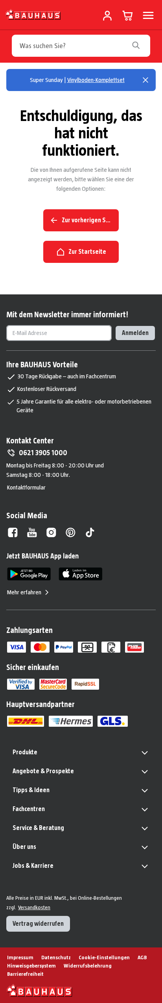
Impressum (20, 957)
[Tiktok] (89, 532)
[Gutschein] (87, 647)
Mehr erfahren (24, 592)
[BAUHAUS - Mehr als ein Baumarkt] (39, 990)
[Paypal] (63, 647)
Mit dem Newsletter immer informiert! (67, 314)
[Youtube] (32, 532)
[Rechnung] (111, 647)
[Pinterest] (70, 532)
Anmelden (135, 332)
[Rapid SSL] (85, 684)
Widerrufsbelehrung (88, 965)
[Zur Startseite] (33, 14)
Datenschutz (56, 957)
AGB (142, 957)
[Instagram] (51, 532)
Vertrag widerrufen (38, 923)
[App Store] (80, 574)
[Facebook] (12, 532)
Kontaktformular (26, 487)
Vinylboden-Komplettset (96, 79)
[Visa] (16, 647)
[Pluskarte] (134, 647)
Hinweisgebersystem (31, 965)
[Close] (145, 80)
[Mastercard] (40, 647)
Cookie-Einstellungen (104, 957)
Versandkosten (34, 907)
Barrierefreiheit (25, 974)
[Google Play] (29, 574)
